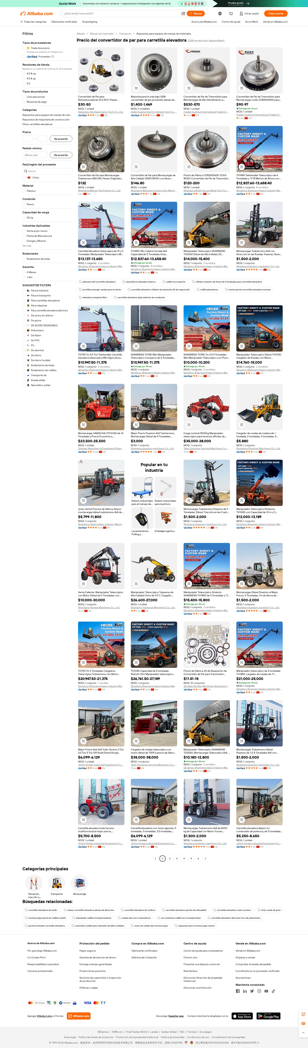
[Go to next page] (205, 858)
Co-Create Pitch (36, 957)
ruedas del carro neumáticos (136, 918)
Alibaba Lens (44, 1016)
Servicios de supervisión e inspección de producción (100, 979)
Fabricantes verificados (144, 950)
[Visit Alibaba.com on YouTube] (266, 991)
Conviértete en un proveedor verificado (257, 971)
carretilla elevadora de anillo (42, 910)
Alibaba (81, 33)
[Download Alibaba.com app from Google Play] (268, 1016)
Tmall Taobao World (136, 1031)
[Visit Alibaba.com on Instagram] (259, 991)
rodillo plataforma (209, 289)
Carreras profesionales (40, 971)
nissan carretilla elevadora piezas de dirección (90, 910)
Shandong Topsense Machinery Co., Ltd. (153, 607)
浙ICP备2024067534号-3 (245, 1042)
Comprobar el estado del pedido (253, 964)
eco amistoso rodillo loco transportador (181, 918)
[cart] (231, 14)
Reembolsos (190, 971)
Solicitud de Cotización (144, 957)
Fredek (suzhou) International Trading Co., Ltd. (207, 111)
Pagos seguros (87, 950)
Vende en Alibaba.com (248, 950)
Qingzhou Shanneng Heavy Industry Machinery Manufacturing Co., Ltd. (259, 190)
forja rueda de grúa (271, 910)
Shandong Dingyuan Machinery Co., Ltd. (258, 448)
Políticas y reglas (88, 987)
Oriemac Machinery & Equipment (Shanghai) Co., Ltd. (101, 448)
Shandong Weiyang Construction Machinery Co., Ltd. (154, 190)
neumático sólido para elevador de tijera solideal (99, 926)
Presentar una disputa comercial (202, 964)
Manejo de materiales (102, 33)
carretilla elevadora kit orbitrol (139, 910)
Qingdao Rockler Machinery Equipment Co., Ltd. (207, 686)
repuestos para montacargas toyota (196, 926)
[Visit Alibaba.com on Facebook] (238, 991)
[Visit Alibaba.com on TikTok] (273, 991)
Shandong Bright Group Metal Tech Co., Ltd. (207, 190)
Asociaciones (243, 977)
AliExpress (103, 1031)
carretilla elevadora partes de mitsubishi (186, 910)
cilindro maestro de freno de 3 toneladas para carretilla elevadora (229, 282)
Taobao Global (168, 1031)
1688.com (117, 1031)
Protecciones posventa (92, 971)
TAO (181, 1031)
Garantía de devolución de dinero (97, 957)
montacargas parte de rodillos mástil (47, 918)
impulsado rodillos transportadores (93, 918)
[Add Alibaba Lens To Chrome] (79, 1016)
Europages (206, 1031)
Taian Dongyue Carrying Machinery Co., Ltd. (207, 448)
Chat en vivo (190, 957)
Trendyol (192, 1031)
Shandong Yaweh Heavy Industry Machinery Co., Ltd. (101, 524)
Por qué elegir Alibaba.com (42, 950)
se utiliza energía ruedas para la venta (102, 289)
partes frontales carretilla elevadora (46, 926)
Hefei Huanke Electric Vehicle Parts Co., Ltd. (154, 111)
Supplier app (176, 1016)
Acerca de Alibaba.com (41, 943)
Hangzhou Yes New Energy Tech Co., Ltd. (100, 111)
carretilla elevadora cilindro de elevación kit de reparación (160, 289)
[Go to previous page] (155, 858)
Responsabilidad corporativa (43, 964)
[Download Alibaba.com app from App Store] (242, 1016)
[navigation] (47, 446)
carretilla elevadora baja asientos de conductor (141, 297)
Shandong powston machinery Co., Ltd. (257, 266)
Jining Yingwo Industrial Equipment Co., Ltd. (101, 764)
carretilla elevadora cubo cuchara (234, 910)
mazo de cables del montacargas (151, 926)
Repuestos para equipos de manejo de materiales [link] (164, 33)
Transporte (125, 33)
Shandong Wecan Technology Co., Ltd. (99, 190)
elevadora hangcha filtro (95, 297)
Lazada (154, 1031)
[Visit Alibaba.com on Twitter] (252, 991)
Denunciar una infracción (198, 987)
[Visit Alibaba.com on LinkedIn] (245, 991)
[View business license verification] (186, 1042)
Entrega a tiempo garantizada (95, 964)
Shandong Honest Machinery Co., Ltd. (99, 607)
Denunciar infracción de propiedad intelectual (203, 979)
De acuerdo (61, 138)
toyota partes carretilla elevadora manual (250, 289)
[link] (303, 1014)
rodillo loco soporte (175, 282)
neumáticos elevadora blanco (141, 282)
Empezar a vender (245, 957)
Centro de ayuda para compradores (203, 950)
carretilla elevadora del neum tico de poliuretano (235, 918)
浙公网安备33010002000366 (212, 1042)
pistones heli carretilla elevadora (99, 282)
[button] (183, 13)
